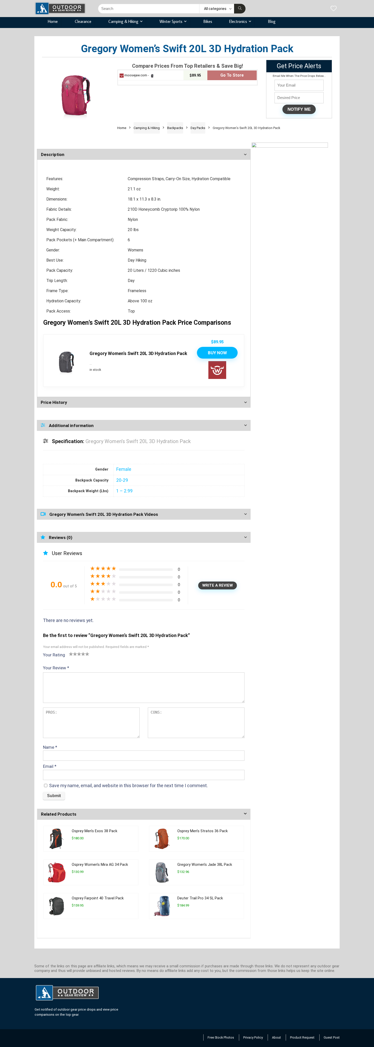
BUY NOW (217, 352)
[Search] (240, 8)
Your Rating (54, 654)
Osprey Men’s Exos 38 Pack (94, 831)
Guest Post (332, 1037)
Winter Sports (171, 21)
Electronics (238, 21)
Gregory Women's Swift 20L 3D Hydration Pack (138, 353)
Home (53, 21)
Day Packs (198, 128)
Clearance (83, 21)
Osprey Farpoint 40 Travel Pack (98, 898)
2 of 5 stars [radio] (73, 654)
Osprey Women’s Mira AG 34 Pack (100, 864)
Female (123, 469)
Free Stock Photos (221, 1037)
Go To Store (232, 75)
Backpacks (175, 128)
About (276, 1037)
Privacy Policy (253, 1037)
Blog (272, 21)
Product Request (302, 1037)
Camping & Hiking (123, 21)
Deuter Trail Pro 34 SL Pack (200, 898)
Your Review (56, 667)
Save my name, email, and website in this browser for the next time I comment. (128, 785)
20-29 (122, 480)
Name (50, 747)
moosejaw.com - (137, 75)
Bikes (208, 21)
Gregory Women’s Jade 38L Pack (204, 864)
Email (49, 766)
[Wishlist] (333, 8)
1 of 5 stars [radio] (71, 654)
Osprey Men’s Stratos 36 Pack (202, 831)
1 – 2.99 (124, 490)
